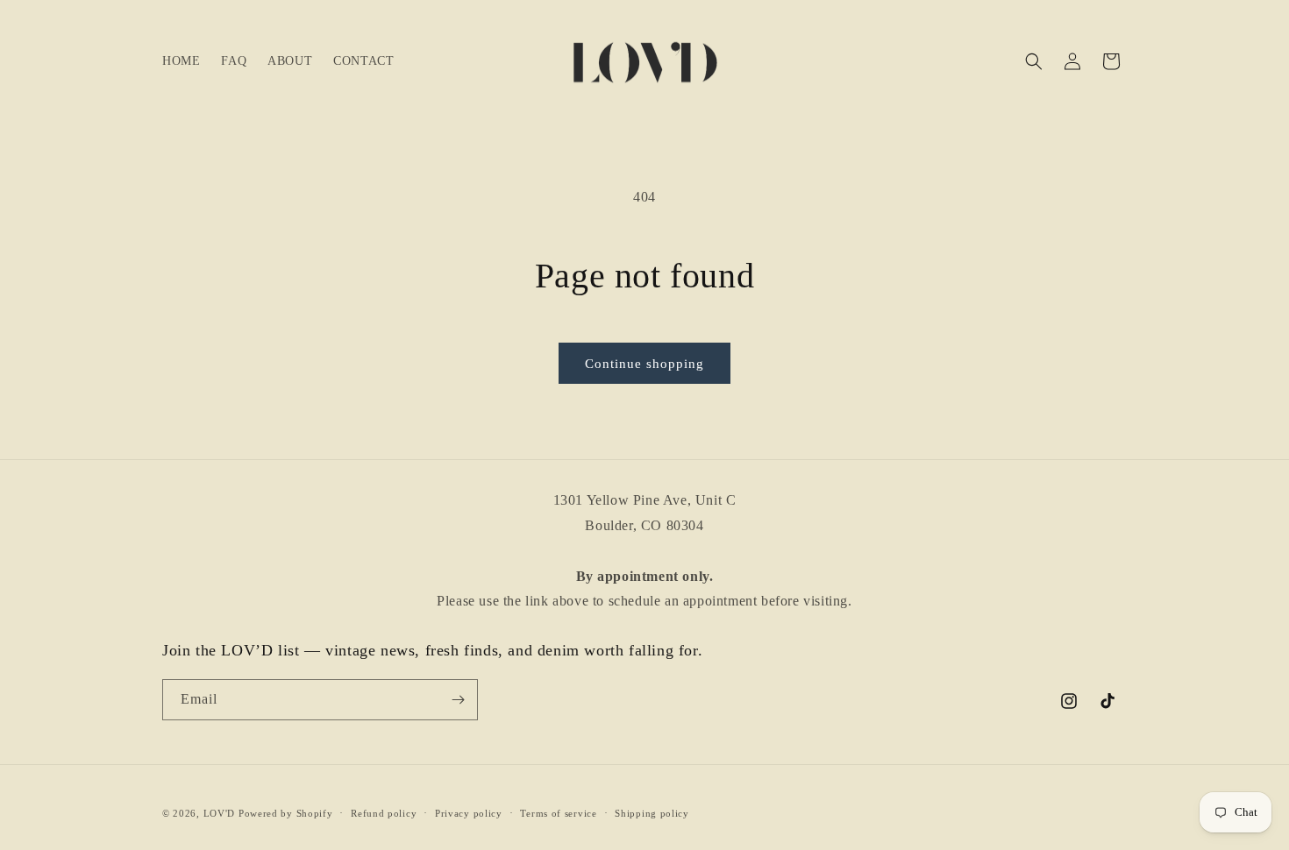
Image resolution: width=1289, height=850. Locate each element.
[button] (1034, 61)
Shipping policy (652, 813)
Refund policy (384, 813)
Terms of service (558, 813)
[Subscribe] (457, 699)
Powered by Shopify (286, 813)
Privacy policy (468, 813)
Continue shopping (644, 364)
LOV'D (219, 813)
